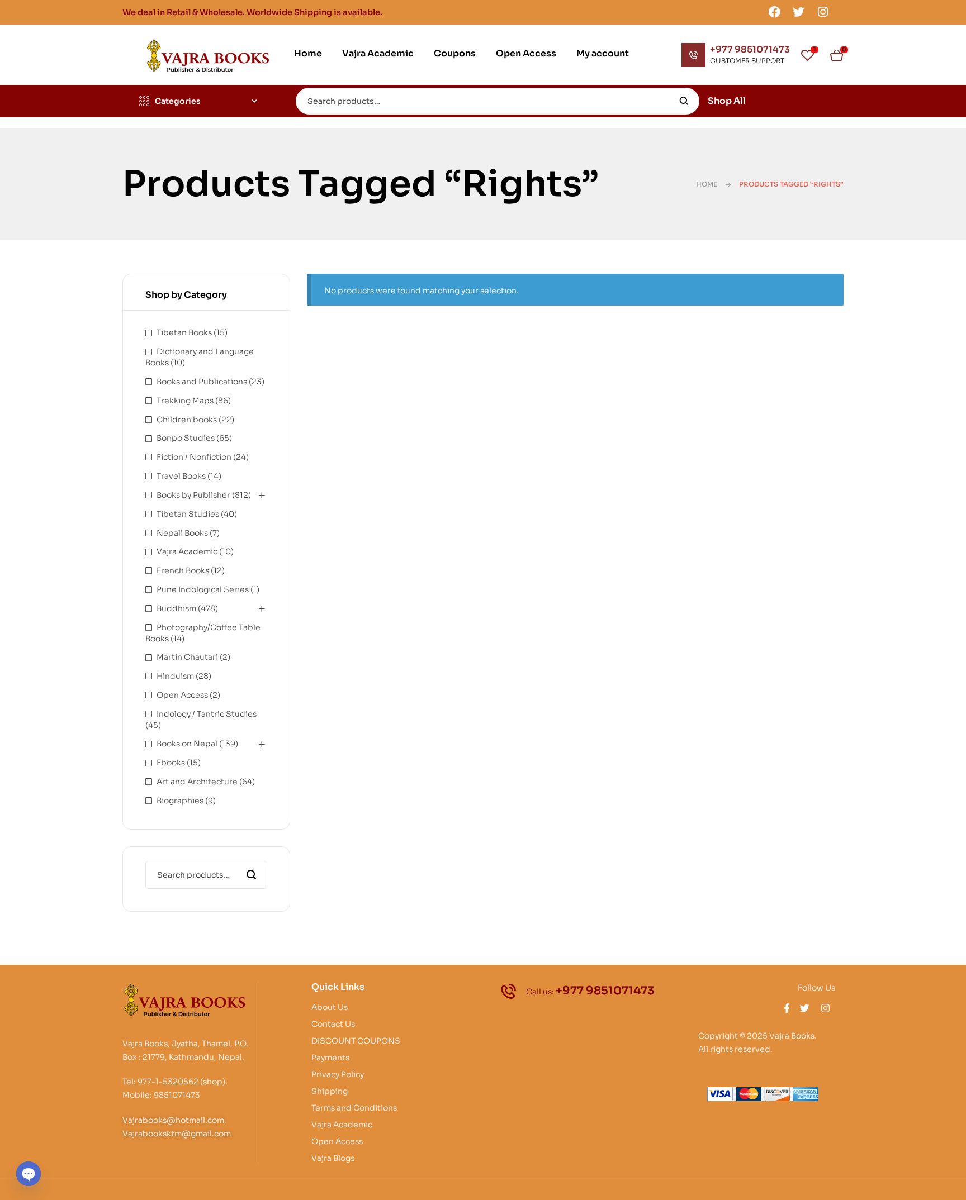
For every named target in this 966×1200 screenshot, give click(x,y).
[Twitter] (798, 11)
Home (706, 184)
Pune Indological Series (203, 589)
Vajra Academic (187, 551)
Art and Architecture (197, 782)
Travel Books (181, 476)
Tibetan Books (184, 332)
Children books (187, 420)
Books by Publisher (193, 495)
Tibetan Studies (188, 514)
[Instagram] (822, 11)
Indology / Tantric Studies (207, 714)
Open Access (182, 695)
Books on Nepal (187, 744)
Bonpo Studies (186, 438)
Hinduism (175, 676)
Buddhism (176, 608)
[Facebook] (774, 11)
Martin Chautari (187, 657)
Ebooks (171, 763)
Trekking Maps (185, 401)
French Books (183, 570)
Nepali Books (182, 533)
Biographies (180, 801)
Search (684, 101)
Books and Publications (202, 382)
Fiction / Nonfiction (194, 457)
